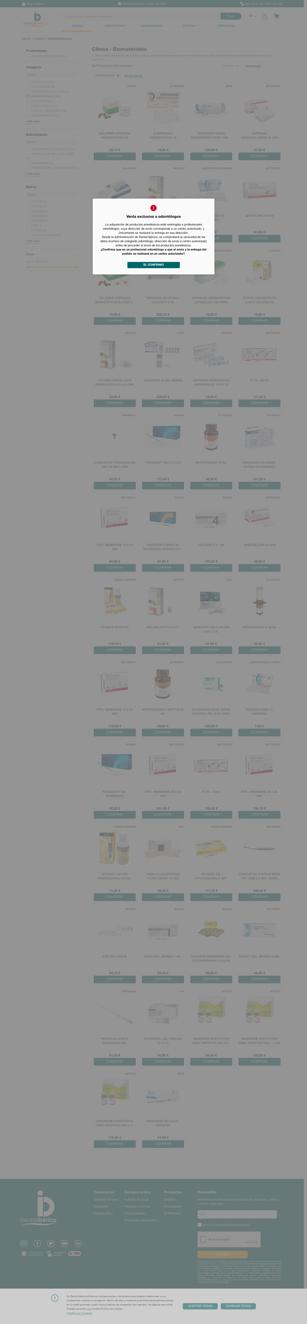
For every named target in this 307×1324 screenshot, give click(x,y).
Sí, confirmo (153, 265)
